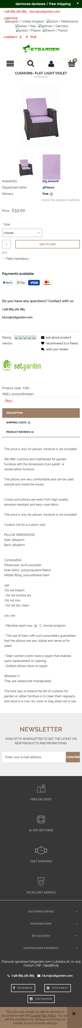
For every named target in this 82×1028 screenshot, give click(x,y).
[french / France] (55, 30)
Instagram (43, 999)
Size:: (6, 224)
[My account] (51, 63)
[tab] (41, 413)
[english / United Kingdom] (24, 21)
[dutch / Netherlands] (62, 21)
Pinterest (60, 988)
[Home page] (41, 49)
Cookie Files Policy (43, 1015)
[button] (10, 63)
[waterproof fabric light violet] (51, 167)
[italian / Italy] (25, 25)
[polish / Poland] (28, 30)
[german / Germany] (53, 25)
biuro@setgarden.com (45, 11)
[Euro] (27, 37)
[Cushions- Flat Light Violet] (25, 167)
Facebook (25, 988)
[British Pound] (21, 37)
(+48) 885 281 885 (15, 11)
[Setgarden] (21, 365)
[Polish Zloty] (33, 37)
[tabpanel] (41, 575)
